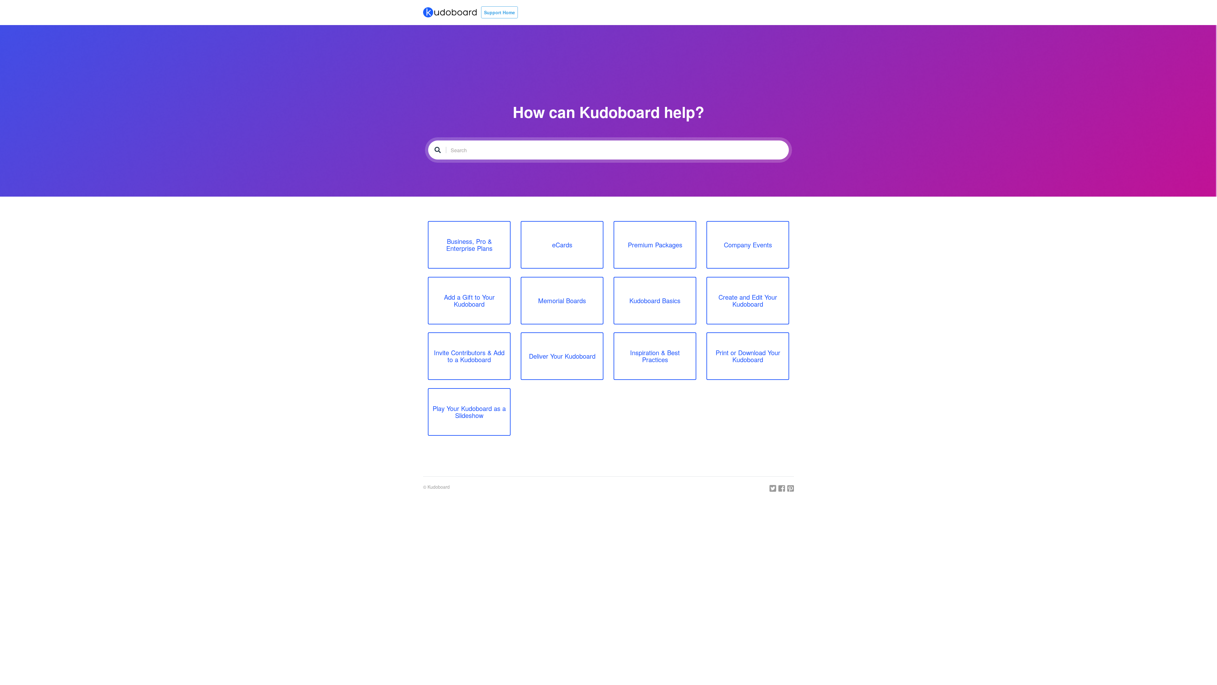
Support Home (499, 12)
